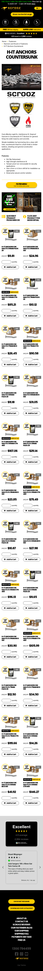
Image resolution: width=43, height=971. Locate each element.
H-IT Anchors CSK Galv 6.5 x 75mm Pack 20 (9, 687)
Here (33, 4)
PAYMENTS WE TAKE (21, 937)
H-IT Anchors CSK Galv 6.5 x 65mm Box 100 (10, 638)
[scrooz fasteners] (10, 8)
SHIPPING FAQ (21, 934)
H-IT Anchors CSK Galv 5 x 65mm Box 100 (31, 248)
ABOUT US (21, 918)
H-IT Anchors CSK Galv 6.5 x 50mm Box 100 (31, 541)
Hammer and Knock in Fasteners (16, 44)
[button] (3, 867)
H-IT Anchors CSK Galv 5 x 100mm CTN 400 (10, 443)
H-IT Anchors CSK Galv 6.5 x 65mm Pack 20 (30, 589)
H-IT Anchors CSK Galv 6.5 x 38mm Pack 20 (30, 443)
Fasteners (12, 41)
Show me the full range (22, 14)
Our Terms (21, 965)
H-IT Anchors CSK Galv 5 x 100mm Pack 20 (9, 395)
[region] (21, 867)
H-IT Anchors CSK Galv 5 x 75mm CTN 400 (30, 346)
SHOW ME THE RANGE (21, 901)
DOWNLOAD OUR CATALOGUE (21, 908)
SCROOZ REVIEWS (21, 925)
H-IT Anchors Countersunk (13, 46)
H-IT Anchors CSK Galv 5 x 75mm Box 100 (9, 346)
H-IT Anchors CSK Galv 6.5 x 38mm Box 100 (10, 492)
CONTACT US (21, 922)
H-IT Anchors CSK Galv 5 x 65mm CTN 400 (9, 297)
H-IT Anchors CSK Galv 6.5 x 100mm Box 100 (9, 784)
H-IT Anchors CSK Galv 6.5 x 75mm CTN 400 (10, 736)
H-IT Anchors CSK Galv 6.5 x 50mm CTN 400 (10, 589)
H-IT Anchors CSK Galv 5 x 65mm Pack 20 (10, 248)
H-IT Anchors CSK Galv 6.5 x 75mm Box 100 (31, 687)
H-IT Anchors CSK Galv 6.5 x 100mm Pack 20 (30, 736)
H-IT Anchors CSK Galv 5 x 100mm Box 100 (31, 395)
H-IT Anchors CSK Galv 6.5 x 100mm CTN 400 (30, 784)
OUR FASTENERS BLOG (21, 928)
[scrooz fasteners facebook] (16, 953)
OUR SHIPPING (22, 931)
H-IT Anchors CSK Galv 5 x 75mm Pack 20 (31, 297)
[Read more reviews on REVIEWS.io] (21, 842)
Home (4, 41)
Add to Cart (11, 267)
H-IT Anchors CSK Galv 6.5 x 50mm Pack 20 (9, 541)
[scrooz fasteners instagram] (21, 953)
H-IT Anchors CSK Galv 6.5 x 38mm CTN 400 (31, 492)
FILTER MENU (21, 185)
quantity (14, 262)
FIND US (21, 940)
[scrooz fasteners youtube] (26, 953)
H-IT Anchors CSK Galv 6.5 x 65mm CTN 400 (31, 638)
